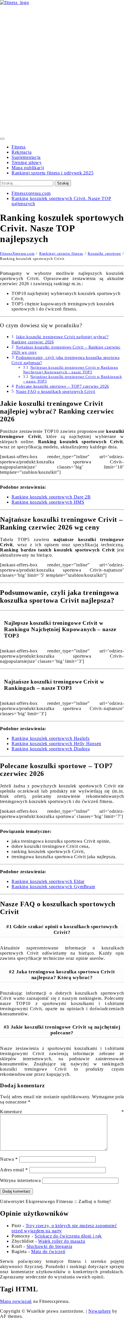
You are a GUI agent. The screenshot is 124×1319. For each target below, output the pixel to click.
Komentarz (62, 1111)
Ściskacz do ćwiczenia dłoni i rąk (68, 1236)
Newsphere (99, 1311)
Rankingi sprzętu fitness (61, 253)
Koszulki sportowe (104, 253)
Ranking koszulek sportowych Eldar (48, 881)
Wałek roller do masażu (61, 1241)
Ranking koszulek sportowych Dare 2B (51, 496)
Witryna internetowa (20, 1180)
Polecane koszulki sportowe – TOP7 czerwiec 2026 (62, 386)
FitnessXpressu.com (17, 253)
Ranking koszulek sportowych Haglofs (51, 738)
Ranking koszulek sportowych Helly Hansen (56, 743)
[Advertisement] (62, 70)
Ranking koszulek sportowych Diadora (51, 748)
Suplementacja (26, 157)
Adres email (14, 1169)
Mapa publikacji (28, 167)
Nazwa (9, 1159)
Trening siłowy (27, 162)
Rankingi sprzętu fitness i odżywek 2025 (52, 172)
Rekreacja (21, 152)
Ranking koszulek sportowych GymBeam (53, 886)
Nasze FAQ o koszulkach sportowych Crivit (55, 391)
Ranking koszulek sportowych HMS (48, 502)
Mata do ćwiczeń (48, 1251)
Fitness (19, 146)
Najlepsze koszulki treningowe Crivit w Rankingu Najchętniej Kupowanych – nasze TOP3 (70, 369)
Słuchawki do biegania (49, 1246)
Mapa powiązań (16, 1301)
